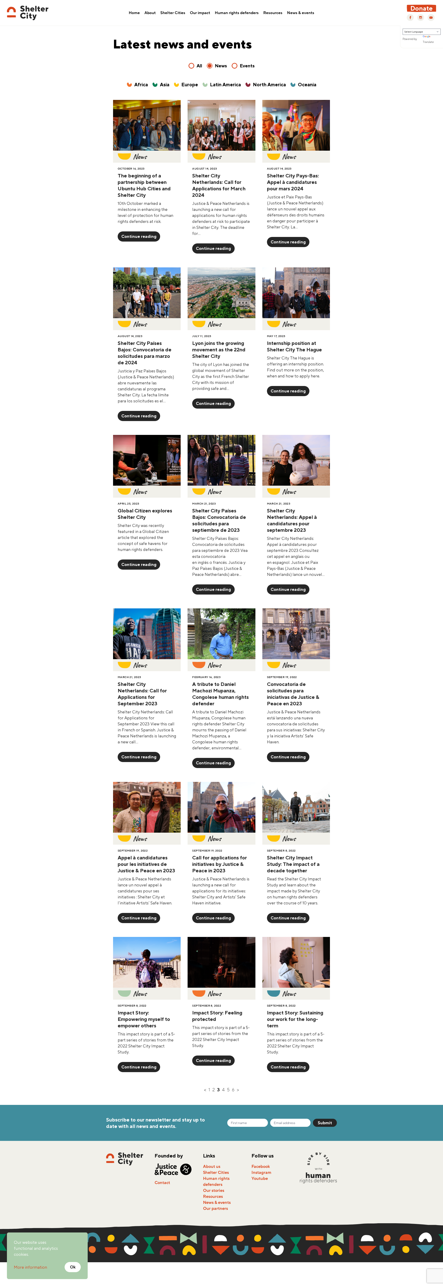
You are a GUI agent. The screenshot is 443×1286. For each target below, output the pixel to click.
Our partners (215, 1208)
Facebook (260, 1166)
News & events (300, 13)
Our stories (213, 1190)
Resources (272, 13)
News (221, 65)
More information (30, 1267)
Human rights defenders (237, 13)
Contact (162, 1182)
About (150, 13)
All (199, 65)
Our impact (200, 13)
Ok (73, 1267)
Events (247, 65)
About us (211, 1166)
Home (134, 13)
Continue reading (138, 236)
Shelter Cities (172, 13)
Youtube (259, 1178)
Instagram (261, 1172)
